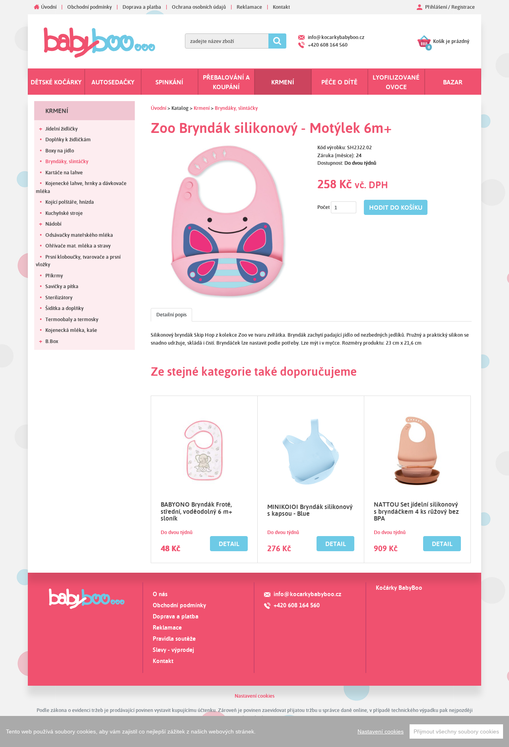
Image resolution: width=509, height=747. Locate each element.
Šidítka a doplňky (64, 308)
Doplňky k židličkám (68, 139)
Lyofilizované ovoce (396, 82)
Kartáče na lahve (64, 172)
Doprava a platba (141, 7)
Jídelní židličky (61, 128)
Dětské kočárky (56, 82)
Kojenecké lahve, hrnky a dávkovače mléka (81, 187)
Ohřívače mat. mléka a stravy (78, 245)
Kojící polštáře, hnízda (69, 202)
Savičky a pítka (61, 286)
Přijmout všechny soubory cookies (456, 731)
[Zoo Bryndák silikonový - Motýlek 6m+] (228, 221)
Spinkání (169, 82)
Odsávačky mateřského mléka (79, 235)
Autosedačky (112, 82)
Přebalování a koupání (226, 82)
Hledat (277, 41)
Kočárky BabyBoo (399, 587)
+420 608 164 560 (328, 44)
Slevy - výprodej (173, 649)
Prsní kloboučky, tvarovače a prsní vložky (78, 261)
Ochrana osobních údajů (199, 7)
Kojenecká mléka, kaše (71, 330)
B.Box (51, 341)
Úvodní (48, 7)
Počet (323, 207)
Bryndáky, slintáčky (66, 161)
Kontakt (281, 7)
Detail (229, 544)
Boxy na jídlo (59, 150)
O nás (160, 594)
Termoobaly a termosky (71, 319)
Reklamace (249, 7)
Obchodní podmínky (89, 7)
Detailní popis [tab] (171, 314)
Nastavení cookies (254, 695)
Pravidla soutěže (174, 638)
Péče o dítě (339, 82)
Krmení (282, 82)
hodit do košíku (395, 207)
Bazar (452, 82)
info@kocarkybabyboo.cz (336, 37)
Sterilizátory (58, 297)
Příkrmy (54, 275)
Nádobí (53, 223)
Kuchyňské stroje (64, 213)
